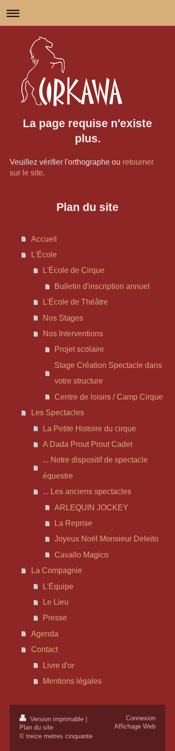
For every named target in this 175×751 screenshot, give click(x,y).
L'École (44, 254)
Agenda (44, 633)
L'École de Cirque (74, 270)
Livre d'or (58, 665)
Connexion (141, 718)
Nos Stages (63, 317)
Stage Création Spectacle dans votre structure (108, 373)
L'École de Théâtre (75, 301)
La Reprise (73, 523)
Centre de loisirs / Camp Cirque (108, 396)
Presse (55, 617)
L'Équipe (58, 586)
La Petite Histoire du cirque (89, 428)
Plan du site (36, 727)
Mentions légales (72, 680)
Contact (44, 649)
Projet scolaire (79, 349)
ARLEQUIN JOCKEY (91, 507)
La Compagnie (56, 570)
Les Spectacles (57, 412)
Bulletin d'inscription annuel (102, 286)
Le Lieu (56, 601)
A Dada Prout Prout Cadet (87, 444)
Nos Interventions (73, 333)
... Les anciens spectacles (87, 491)
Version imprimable (57, 719)
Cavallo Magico (81, 554)
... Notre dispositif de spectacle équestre (95, 467)
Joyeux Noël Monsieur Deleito (106, 538)
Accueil (44, 238)
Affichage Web (135, 726)
